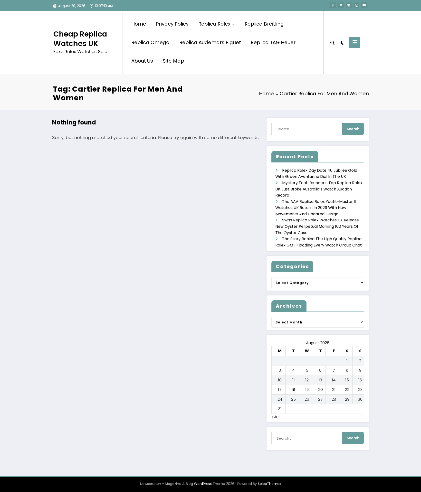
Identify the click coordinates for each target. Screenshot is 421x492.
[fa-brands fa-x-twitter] (341, 5)
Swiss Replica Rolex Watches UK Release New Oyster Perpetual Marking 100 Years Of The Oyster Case (317, 226)
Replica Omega (150, 42)
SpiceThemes (269, 483)
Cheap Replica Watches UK (80, 39)
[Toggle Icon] (354, 42)
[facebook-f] (333, 5)
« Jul (275, 417)
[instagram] (356, 5)
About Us (142, 60)
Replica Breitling (264, 23)
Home (138, 23)
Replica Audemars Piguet (210, 42)
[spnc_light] (342, 42)
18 (293, 389)
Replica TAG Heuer (273, 42)
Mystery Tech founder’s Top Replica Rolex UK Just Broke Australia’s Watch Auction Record (318, 189)
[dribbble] (349, 5)
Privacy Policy (172, 23)
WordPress (203, 483)
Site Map (173, 60)
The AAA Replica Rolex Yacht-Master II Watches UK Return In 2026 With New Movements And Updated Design (315, 208)
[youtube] (364, 5)
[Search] (332, 42)
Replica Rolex (214, 23)
